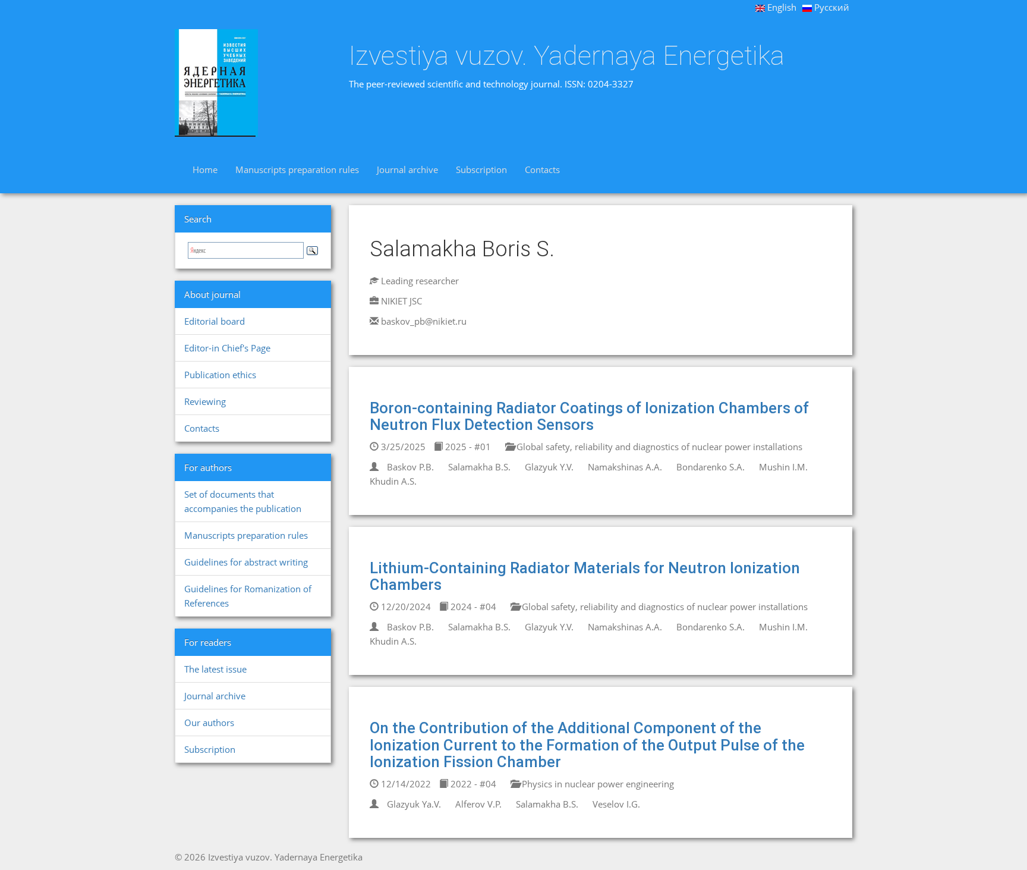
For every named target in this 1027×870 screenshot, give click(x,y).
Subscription (481, 169)
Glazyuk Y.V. (549, 467)
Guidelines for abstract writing (246, 562)
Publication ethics (220, 375)
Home (205, 169)
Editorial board (214, 321)
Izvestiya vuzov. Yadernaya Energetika (567, 56)
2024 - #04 (472, 607)
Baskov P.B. (410, 467)
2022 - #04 (472, 784)
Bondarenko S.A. (710, 467)
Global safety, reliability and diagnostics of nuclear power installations (658, 447)
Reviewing (205, 401)
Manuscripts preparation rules (297, 169)
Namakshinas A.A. (625, 467)
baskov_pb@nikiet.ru (424, 321)
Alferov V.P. (478, 804)
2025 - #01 (467, 447)
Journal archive (407, 169)
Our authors (209, 722)
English (780, 7)
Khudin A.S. (393, 481)
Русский (830, 7)
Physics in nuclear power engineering (596, 784)
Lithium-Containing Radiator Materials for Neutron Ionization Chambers (585, 576)
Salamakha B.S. (479, 467)
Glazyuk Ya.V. (414, 804)
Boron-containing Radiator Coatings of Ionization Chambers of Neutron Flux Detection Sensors (589, 416)
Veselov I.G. (616, 804)
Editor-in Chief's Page (227, 348)
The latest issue (215, 669)
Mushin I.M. (783, 467)
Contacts (542, 169)
